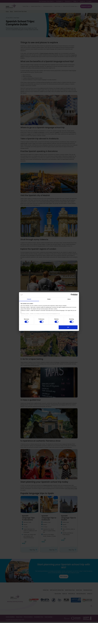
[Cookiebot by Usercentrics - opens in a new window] (72, 295)
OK (68, 327)
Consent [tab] (29, 299)
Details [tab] (49, 299)
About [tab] (69, 299)
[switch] (41, 322)
